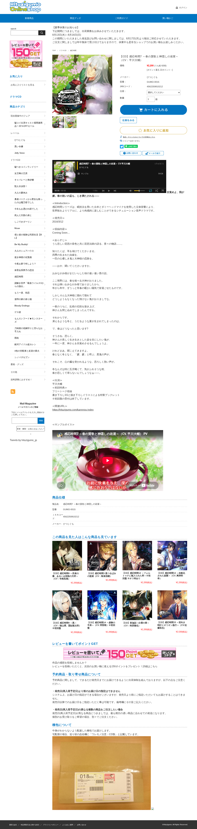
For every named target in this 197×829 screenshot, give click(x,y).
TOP (54, 50)
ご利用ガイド (121, 18)
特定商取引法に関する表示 (30, 825)
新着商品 (29, 18)
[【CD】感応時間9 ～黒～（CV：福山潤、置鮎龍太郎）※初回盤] (67, 605)
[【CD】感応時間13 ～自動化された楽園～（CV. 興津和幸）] (172, 555)
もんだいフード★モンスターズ (28, 320)
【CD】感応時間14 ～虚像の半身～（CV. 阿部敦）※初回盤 (101, 625)
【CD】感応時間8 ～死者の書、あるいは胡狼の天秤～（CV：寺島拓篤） (65, 576)
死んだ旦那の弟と (23, 215)
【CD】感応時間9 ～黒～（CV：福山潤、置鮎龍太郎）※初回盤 (66, 625)
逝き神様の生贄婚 (23, 257)
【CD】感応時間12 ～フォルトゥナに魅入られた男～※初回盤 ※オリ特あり (137, 576)
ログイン (183, 7)
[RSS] (13, 392)
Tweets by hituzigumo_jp (23, 440)
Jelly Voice (19, 153)
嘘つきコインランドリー (26, 167)
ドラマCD (62, 50)
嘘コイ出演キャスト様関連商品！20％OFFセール (28, 124)
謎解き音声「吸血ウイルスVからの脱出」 (29, 284)
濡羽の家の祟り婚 (23, 299)
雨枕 (16, 338)
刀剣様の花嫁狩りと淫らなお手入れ (28, 330)
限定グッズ (75, 18)
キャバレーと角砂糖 (24, 180)
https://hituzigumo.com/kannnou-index (73, 409)
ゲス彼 (17, 312)
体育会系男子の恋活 (24, 270)
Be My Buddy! (21, 244)
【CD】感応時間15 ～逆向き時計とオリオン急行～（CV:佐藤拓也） (172, 625)
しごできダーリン (23, 222)
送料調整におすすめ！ (21, 379)
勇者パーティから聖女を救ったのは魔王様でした (28, 201)
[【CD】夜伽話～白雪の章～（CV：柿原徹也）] (137, 605)
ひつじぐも (19, 140)
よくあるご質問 (67, 825)
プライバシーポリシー (50, 825)
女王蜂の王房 (20, 173)
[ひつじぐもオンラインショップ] (25, 11)
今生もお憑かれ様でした (26, 209)
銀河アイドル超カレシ (25, 344)
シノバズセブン (22, 357)
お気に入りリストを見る (22, 85)
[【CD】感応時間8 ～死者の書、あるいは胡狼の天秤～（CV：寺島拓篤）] (67, 556)
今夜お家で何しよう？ (25, 263)
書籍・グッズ (17, 364)
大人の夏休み (20, 192)
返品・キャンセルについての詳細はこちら (139, 137)
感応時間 (73, 50)
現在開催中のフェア (20, 116)
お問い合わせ (81, 825)
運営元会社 (13, 825)
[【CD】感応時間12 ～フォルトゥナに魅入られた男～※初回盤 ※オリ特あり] (137, 555)
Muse (17, 228)
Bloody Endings (22, 305)
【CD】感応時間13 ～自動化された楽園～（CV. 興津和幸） (171, 576)
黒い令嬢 (18, 146)
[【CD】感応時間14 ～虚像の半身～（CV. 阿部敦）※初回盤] (102, 605)
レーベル (15, 133)
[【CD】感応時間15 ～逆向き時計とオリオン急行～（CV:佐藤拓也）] (172, 605)
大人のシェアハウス (24, 251)
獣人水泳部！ (20, 186)
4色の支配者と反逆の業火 (26, 351)
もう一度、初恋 (22, 292)
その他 (14, 372)
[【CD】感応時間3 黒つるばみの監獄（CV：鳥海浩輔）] (102, 556)
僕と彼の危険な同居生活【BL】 (28, 236)
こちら (153, 666)
